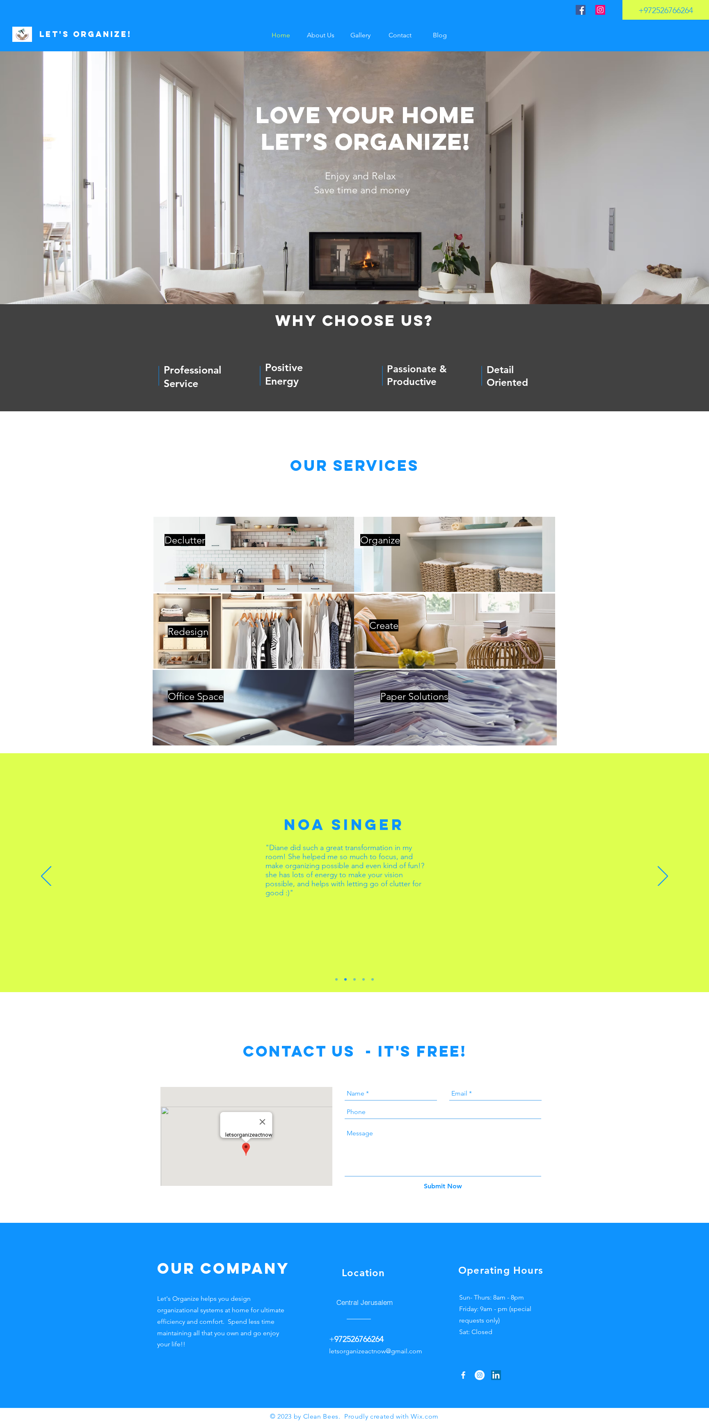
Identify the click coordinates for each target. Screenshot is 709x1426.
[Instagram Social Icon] (600, 10)
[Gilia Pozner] (354, 979)
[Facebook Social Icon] (580, 10)
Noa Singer (344, 824)
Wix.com (424, 1416)
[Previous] (46, 876)
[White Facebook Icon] (463, 1375)
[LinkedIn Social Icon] (496, 1375)
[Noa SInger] (345, 979)
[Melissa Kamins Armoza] (336, 979)
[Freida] (363, 979)
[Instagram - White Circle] (480, 1375)
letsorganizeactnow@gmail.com (375, 1351)
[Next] (663, 876)
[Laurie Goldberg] (372, 979)
